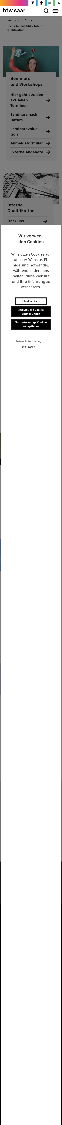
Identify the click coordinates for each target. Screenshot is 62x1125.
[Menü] (55, 11)
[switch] (32, 3)
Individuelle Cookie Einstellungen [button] (31, 312)
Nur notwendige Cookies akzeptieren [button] (31, 324)
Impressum (28, 346)
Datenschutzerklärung (28, 341)
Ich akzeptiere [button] (31, 301)
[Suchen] (45, 10)
